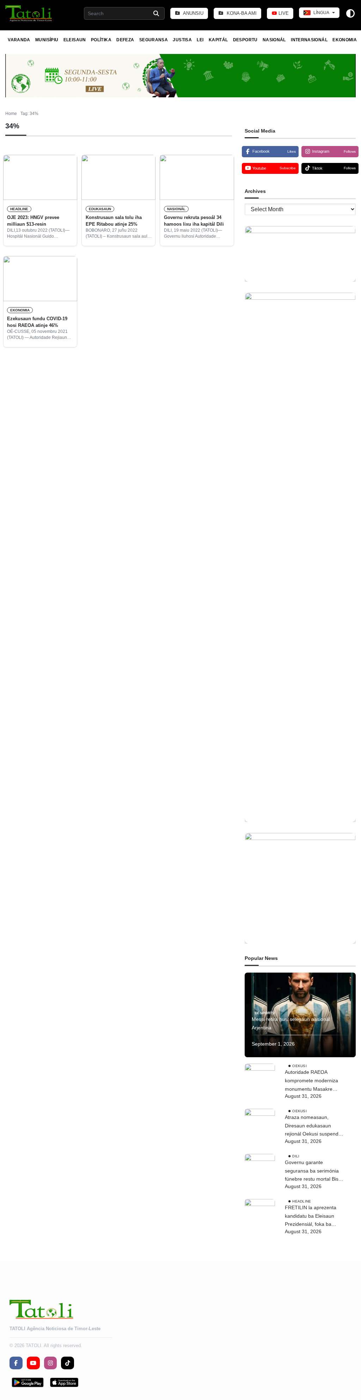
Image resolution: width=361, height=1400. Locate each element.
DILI (295, 1156)
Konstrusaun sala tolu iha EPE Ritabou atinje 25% (114, 220)
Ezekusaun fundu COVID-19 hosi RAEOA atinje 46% (37, 322)
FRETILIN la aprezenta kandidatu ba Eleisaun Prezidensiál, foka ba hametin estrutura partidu (313, 1217)
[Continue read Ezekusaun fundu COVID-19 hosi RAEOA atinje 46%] (40, 278)
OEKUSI (299, 1066)
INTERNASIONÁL (309, 39)
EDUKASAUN (100, 209)
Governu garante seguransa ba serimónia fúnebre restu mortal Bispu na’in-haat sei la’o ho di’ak (314, 1171)
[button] (29, 13)
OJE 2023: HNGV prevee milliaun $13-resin (33, 220)
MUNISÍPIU (46, 39)
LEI (200, 39)
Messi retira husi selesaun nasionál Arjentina (291, 1023)
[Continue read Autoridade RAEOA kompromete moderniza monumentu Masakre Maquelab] (260, 1079)
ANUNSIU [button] (192, 13)
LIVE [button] (283, 13)
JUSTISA (182, 39)
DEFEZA (125, 39)
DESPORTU (245, 39)
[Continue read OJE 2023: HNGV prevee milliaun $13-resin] (40, 177)
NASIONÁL (274, 39)
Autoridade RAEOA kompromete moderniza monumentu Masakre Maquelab (311, 1081)
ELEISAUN (74, 39)
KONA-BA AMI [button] (241, 13)
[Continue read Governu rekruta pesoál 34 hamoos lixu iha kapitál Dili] (197, 177)
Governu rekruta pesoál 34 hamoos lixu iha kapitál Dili (194, 220)
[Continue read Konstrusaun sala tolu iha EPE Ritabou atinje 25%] (118, 177)
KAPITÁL (218, 39)
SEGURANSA (153, 39)
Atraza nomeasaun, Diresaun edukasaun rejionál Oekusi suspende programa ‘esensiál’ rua (313, 1126)
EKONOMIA (344, 39)
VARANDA (19, 39)
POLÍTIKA (101, 39)
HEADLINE (19, 209)
